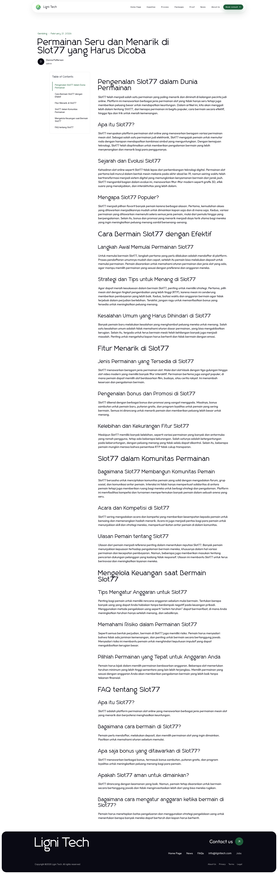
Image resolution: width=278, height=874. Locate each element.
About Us (212, 864)
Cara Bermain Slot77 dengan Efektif (68, 95)
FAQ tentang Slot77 (64, 127)
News (189, 853)
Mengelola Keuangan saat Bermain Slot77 (71, 119)
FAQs (200, 853)
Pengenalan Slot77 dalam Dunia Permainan (70, 86)
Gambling (42, 33)
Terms (231, 864)
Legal (239, 864)
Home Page (175, 853)
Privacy (222, 864)
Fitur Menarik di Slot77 (65, 103)
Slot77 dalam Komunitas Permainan (66, 110)
